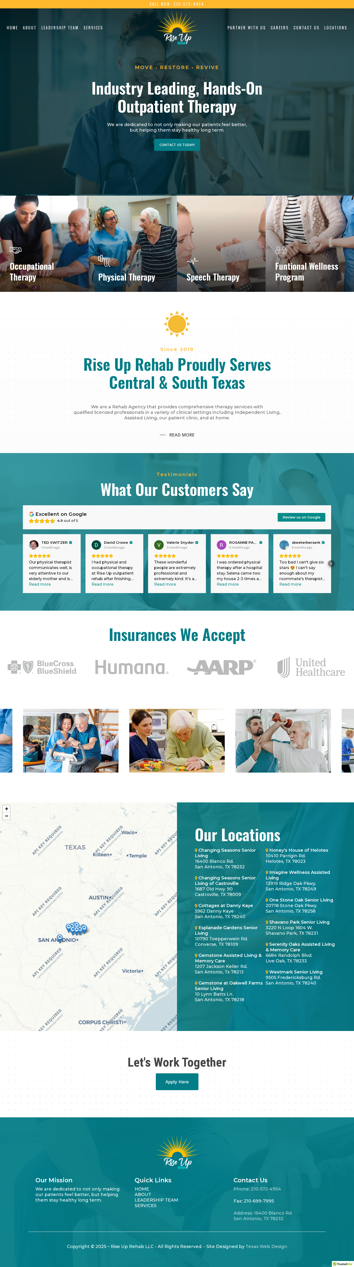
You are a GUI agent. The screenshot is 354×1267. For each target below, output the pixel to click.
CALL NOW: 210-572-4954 (177, 4)
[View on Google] (34, 545)
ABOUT (143, 1194)
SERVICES (146, 1205)
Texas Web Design (266, 1246)
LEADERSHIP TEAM (156, 1200)
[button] (23, 563)
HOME (142, 1189)
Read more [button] (40, 584)
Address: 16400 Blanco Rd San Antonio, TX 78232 (263, 1215)
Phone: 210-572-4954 (257, 1189)
